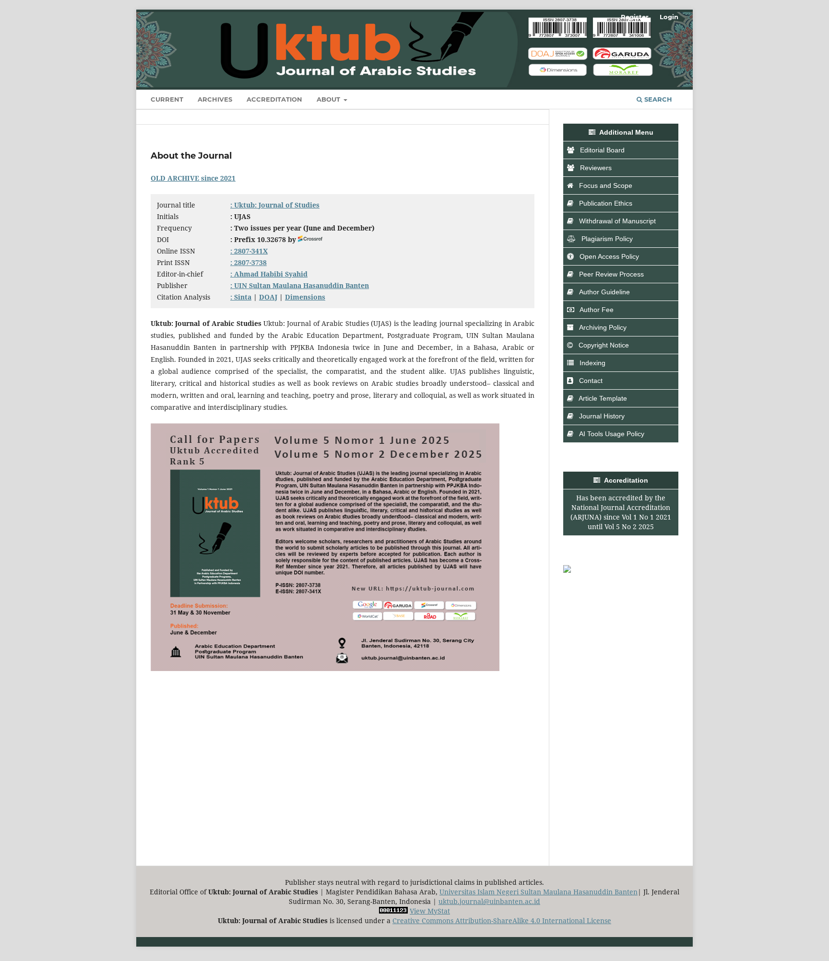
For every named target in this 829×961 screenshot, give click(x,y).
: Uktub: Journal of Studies (275, 204)
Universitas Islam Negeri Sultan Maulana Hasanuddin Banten (538, 891)
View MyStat (430, 910)
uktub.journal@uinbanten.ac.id (489, 901)
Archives (215, 99)
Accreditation (274, 99)
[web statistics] (393, 910)
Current (167, 99)
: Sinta (240, 296)
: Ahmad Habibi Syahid (269, 273)
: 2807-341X (249, 250)
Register (635, 17)
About (329, 99)
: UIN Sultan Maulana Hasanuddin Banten (299, 285)
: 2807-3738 (248, 262)
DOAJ (268, 296)
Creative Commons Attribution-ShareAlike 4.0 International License (501, 920)
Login (669, 17)
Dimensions (305, 296)
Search (657, 99)
